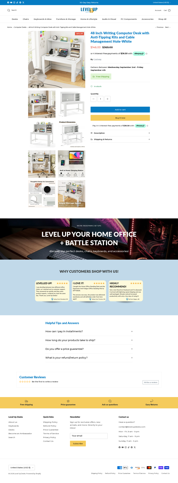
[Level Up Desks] (89, 10)
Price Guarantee (50, 430)
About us (12, 422)
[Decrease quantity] (93, 99)
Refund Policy (49, 426)
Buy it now (120, 118)
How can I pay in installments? (64, 331)
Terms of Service (51, 433)
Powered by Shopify (33, 474)
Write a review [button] (150, 382)
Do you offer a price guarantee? (64, 348)
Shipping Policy (50, 422)
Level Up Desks (20, 474)
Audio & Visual (109, 19)
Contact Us (48, 441)
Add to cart (120, 109)
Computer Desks (20, 27)
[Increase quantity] (107, 99)
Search (11, 437)
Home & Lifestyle (89, 19)
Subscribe (78, 443)
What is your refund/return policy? (66, 357)
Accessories (148, 19)
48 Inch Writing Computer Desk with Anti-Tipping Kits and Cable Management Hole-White (62, 27)
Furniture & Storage (66, 19)
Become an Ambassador (20, 433)
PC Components (129, 19)
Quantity (95, 94)
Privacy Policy (49, 437)
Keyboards (13, 426)
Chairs (26, 19)
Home (9, 27)
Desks (15, 19)
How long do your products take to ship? (70, 340)
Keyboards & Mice (42, 19)
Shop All (162, 19)
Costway (97, 59)
